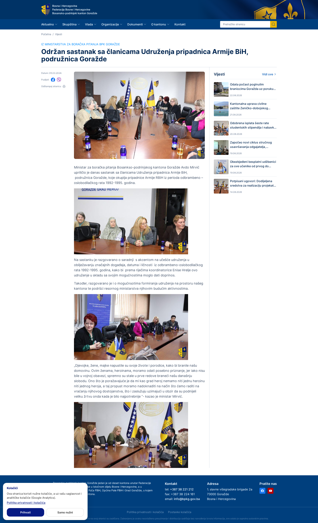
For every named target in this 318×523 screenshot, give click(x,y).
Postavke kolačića (179, 512)
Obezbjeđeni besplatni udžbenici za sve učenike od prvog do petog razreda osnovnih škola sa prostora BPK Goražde (253, 164)
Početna (46, 34)
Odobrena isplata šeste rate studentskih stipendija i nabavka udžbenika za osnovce (253, 125)
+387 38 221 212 (182, 489)
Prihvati (25, 512)
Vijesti (58, 34)
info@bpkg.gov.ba (187, 499)
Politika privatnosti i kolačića (145, 512)
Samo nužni (65, 512)
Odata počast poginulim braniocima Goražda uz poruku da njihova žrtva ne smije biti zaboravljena (251, 87)
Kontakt (180, 24)
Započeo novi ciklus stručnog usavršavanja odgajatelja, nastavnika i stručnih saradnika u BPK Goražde (253, 145)
